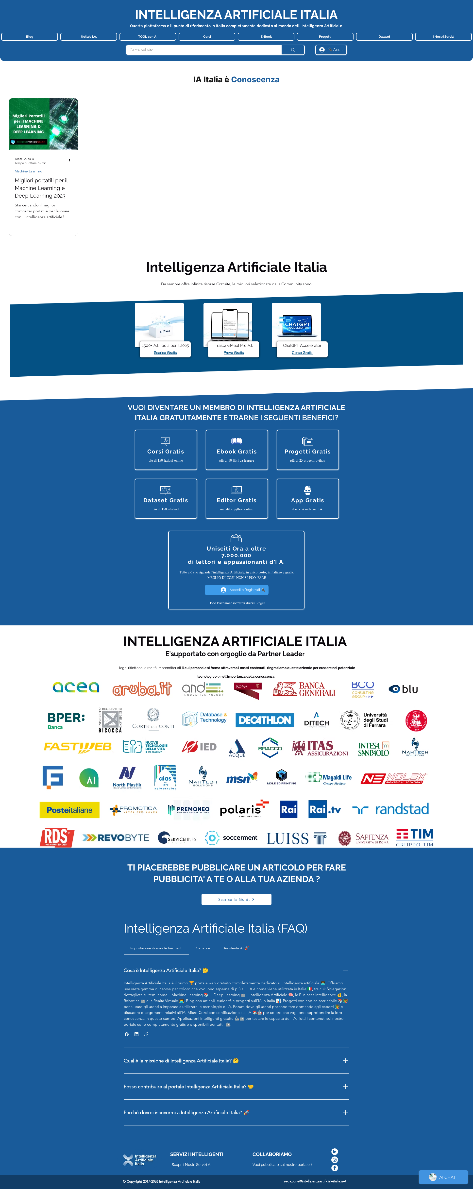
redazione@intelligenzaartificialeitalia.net (315, 1181)
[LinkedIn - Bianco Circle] (334, 1151)
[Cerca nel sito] (292, 49)
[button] (127, 1034)
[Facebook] (334, 1168)
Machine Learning (28, 171)
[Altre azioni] (71, 161)
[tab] (156, 948)
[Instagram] (334, 1159)
